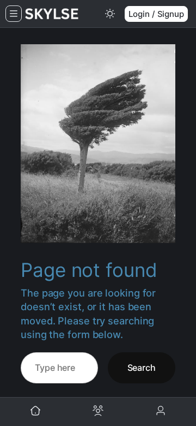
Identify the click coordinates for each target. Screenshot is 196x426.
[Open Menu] (13, 13)
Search (141, 367)
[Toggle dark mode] (110, 13)
